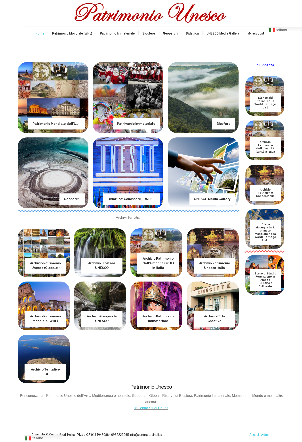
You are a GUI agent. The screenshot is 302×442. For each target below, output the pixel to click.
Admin (265, 434)
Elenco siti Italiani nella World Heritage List (265, 102)
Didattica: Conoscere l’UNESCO (132, 199)
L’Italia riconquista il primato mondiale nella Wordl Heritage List (265, 232)
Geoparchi (170, 33)
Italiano (37, 438)
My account (255, 33)
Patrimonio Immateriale (117, 33)
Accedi (254, 434)
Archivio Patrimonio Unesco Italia (265, 193)
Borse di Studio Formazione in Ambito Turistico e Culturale (265, 280)
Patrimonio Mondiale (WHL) (72, 33)
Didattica (192, 33)
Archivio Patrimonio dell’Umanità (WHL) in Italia (158, 263)
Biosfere (148, 33)
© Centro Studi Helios (151, 408)
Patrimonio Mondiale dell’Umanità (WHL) (65, 123)
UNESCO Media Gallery (222, 33)
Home (39, 33)
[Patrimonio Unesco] (151, 13)
